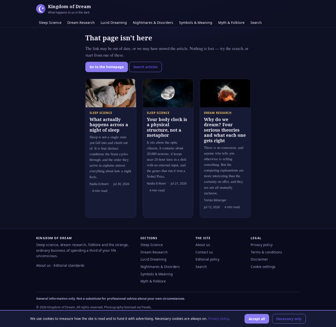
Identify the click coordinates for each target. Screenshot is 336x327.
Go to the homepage (107, 66)
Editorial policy (207, 259)
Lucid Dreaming (114, 22)
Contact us (204, 252)
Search (256, 22)
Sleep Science (50, 22)
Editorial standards (69, 265)
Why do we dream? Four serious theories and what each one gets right (225, 129)
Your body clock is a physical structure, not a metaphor (167, 127)
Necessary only (289, 318)
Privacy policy (262, 244)
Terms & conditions (266, 252)
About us (43, 265)
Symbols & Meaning (195, 22)
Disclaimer (259, 259)
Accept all (257, 318)
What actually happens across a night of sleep (109, 124)
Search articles (145, 66)
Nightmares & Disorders (153, 22)
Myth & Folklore (231, 22)
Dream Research (81, 22)
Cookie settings (263, 266)
